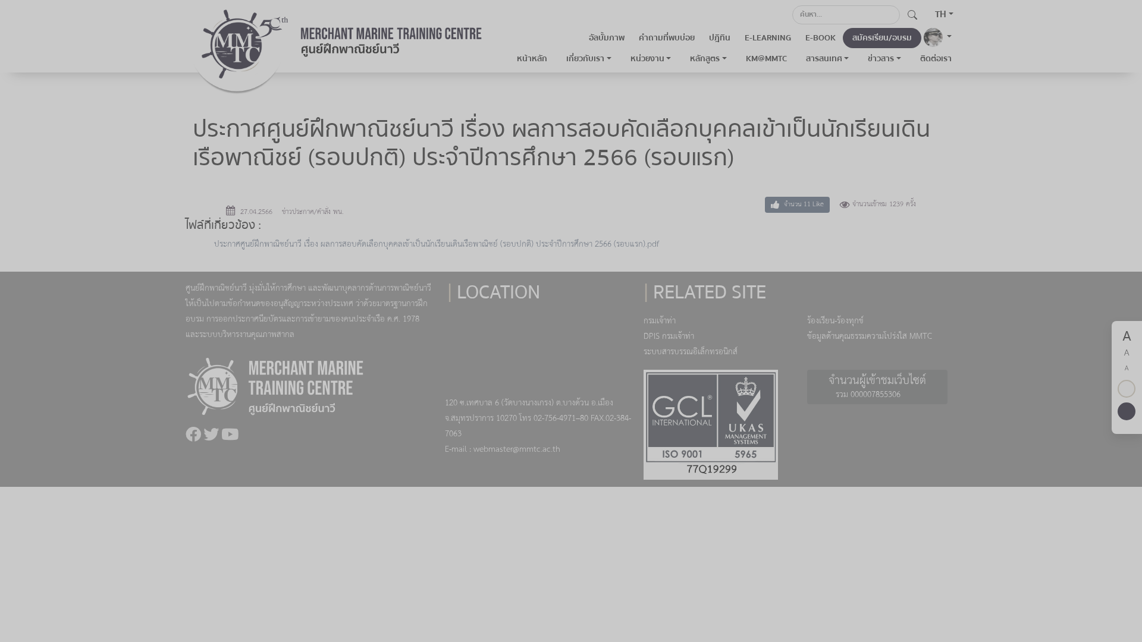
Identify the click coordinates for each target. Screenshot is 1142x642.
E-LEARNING (768, 38)
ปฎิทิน (719, 38)
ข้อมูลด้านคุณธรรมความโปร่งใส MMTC (869, 337)
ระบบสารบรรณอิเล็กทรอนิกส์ (691, 352)
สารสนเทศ (824, 58)
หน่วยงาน (647, 58)
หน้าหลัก (532, 58)
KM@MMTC (766, 58)
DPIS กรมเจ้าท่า (669, 337)
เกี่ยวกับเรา (585, 58)
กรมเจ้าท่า (660, 321)
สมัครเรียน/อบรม (882, 38)
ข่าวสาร (881, 58)
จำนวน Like (803, 204)
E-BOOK (820, 38)
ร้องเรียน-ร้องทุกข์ (835, 321)
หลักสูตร (705, 58)
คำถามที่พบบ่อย (667, 38)
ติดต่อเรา (936, 58)
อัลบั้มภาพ (607, 38)
